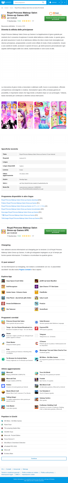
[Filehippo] (6, 2)
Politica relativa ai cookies (30, 472)
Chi (2, 469)
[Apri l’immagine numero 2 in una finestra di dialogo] (42, 115)
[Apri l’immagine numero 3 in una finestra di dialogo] (58, 115)
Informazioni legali (7, 474)
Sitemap (25, 469)
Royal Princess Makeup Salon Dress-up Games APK (22, 15)
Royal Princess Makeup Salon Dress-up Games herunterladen (21, 209)
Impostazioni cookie (28, 474)
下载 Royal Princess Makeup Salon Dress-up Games (18, 215)
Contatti (8, 469)
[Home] (2, 8)
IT (62, 2)
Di (11, 21)
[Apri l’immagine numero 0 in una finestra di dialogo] (9, 115)
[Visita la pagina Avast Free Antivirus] (55, 13)
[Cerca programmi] (43, 2)
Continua (34, 458)
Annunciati (16, 469)
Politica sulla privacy (47, 472)
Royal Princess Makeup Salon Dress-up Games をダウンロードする (23, 206)
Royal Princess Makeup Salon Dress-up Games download (19, 200)
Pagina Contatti (25, 269)
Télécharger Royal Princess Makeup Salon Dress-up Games (20, 218)
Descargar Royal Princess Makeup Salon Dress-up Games (19, 212)
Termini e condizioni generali (10, 472)
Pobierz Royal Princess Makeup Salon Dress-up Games (19, 203)
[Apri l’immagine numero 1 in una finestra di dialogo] (25, 115)
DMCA (17, 474)
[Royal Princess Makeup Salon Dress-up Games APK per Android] (3, 17)
